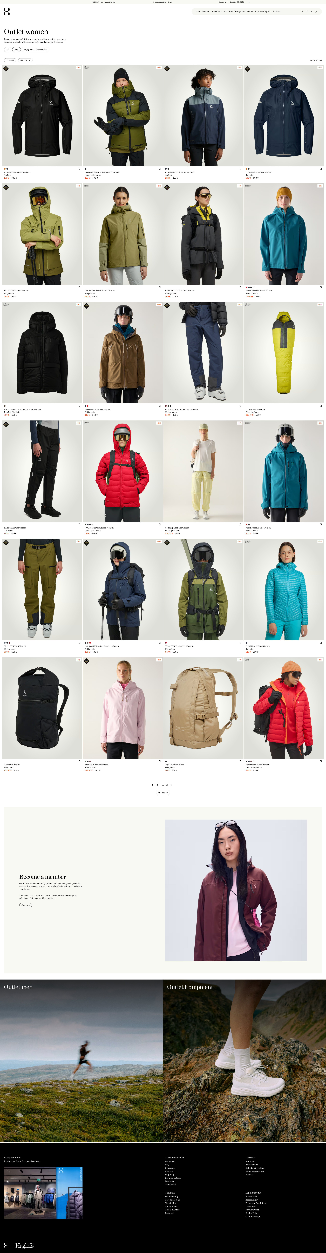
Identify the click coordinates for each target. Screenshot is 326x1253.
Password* (140, 629)
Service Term (165, 643)
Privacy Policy (147, 645)
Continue (142, 637)
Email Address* (142, 622)
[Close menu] (190, 603)
